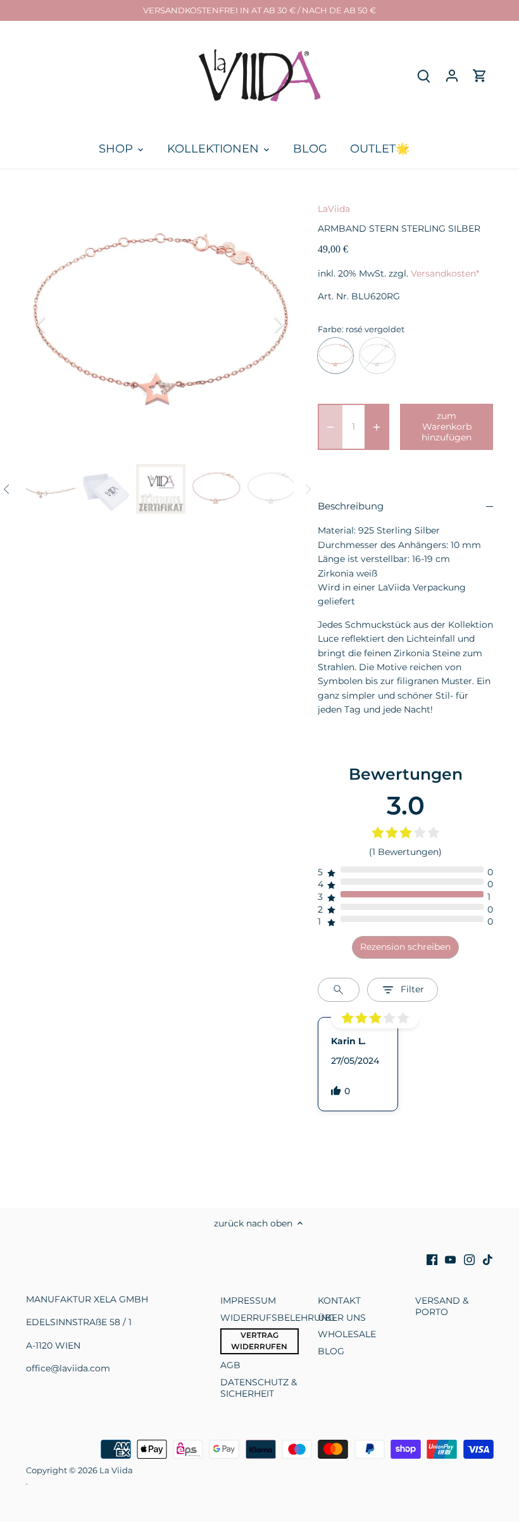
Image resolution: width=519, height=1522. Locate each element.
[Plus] (377, 426)
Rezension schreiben (405, 946)
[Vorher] (57, 324)
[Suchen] (424, 75)
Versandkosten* (445, 273)
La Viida (116, 1470)
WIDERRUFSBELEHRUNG (277, 1317)
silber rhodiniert (377, 355)
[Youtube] (450, 1259)
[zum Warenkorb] (479, 75)
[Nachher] (262, 324)
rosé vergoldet (335, 355)
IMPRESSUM (248, 1300)
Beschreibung (351, 506)
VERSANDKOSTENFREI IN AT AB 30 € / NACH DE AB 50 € (259, 10)
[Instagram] (469, 1259)
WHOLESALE (347, 1334)
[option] (160, 324)
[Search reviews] (339, 990)
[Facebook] (432, 1259)
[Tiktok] (487, 1259)
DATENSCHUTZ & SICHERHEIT (258, 1387)
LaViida (334, 209)
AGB (230, 1365)
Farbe (330, 329)
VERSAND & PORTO (441, 1306)
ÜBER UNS (342, 1317)
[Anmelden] (452, 75)
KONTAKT (339, 1300)
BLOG (331, 1351)
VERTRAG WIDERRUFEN (259, 1340)
